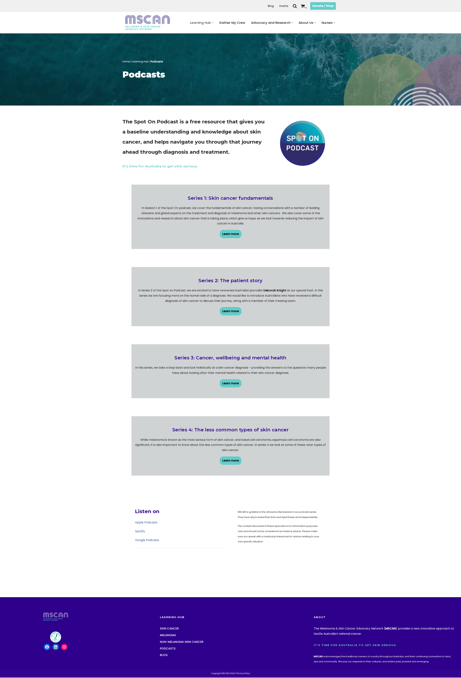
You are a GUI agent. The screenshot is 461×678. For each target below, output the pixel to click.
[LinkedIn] (215, 360)
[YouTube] (207, 360)
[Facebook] (190, 360)
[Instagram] (198, 360)
